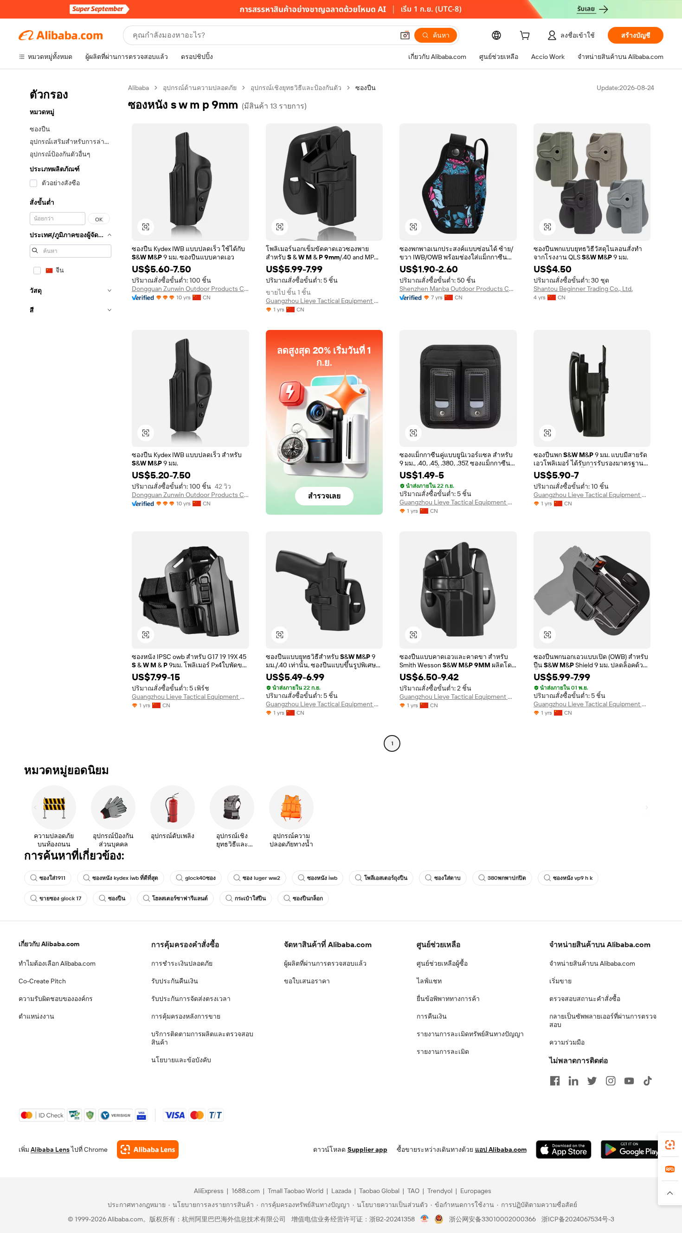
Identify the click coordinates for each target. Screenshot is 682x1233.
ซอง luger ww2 (261, 878)
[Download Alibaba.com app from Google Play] (632, 1149)
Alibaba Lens (50, 1149)
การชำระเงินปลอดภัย (181, 963)
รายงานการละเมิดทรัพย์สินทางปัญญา (470, 1034)
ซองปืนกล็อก (308, 898)
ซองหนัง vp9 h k (572, 878)
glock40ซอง (200, 878)
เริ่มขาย (560, 981)
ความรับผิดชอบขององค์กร (56, 998)
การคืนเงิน (432, 1016)
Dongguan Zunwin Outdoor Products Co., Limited (190, 288)
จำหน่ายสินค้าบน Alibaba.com (592, 963)
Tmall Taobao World (295, 1190)
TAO (413, 1190)
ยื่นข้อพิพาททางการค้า (448, 998)
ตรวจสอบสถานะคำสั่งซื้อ (584, 998)
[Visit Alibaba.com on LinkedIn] (573, 1080)
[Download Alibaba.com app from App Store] (564, 1149)
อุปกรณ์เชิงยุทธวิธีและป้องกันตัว (296, 87)
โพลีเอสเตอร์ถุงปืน (385, 878)
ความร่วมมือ (567, 1042)
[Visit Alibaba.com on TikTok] (647, 1080)
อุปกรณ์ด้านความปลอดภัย (200, 87)
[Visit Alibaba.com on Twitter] (592, 1080)
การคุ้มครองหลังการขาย (185, 1016)
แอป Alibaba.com (501, 1149)
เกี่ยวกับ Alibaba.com (49, 944)
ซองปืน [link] (365, 87)
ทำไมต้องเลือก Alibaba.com (57, 963)
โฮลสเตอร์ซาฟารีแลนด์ (180, 898)
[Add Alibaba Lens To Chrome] (148, 1149)
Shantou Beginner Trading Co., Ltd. (583, 288)
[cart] (527, 36)
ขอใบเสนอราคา (307, 981)
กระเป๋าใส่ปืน (250, 898)
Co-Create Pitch (42, 981)
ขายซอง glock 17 (60, 898)
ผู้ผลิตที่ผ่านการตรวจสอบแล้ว (325, 963)
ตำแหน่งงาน (36, 1016)
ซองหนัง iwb (322, 878)
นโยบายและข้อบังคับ (181, 1060)
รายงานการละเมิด (443, 1051)
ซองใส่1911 (52, 878)
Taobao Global (379, 1190)
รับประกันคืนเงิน (174, 981)
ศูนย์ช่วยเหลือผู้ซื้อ (442, 963)
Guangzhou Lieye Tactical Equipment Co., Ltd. (324, 300)
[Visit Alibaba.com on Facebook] (554, 1080)
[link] (670, 1145)
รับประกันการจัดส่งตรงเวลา (191, 998)
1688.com (246, 1190)
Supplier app (367, 1149)
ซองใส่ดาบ (447, 878)
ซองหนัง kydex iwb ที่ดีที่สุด (125, 878)
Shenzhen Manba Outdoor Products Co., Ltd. (458, 288)
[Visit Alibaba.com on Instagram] (610, 1080)
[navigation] (70, 416)
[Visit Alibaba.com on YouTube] (629, 1080)
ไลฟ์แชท (429, 981)
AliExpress (209, 1190)
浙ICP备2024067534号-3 (577, 1219)
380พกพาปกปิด (507, 878)
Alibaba (138, 87)
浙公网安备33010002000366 (492, 1219)
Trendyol (439, 1190)
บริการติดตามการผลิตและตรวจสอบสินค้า (202, 1038)
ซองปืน (116, 898)
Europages (475, 1190)
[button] (405, 35)
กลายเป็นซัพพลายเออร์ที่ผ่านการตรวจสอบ (602, 1020)
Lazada (341, 1190)
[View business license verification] (424, 1219)
